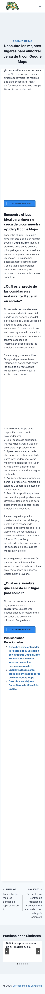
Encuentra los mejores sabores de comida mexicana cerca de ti (22, 662)
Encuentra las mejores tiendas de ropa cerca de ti (11, 899)
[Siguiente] (38, 951)
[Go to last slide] (7, 951)
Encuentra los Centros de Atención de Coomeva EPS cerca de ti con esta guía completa (33, 903)
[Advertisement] (22, 25)
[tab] (17, 963)
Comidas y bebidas (22, 41)
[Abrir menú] (39, 6)
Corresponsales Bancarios (27, 985)
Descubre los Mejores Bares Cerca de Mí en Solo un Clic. (23, 685)
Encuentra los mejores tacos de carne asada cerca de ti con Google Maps (24, 673)
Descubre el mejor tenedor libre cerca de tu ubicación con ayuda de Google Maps (24, 651)
